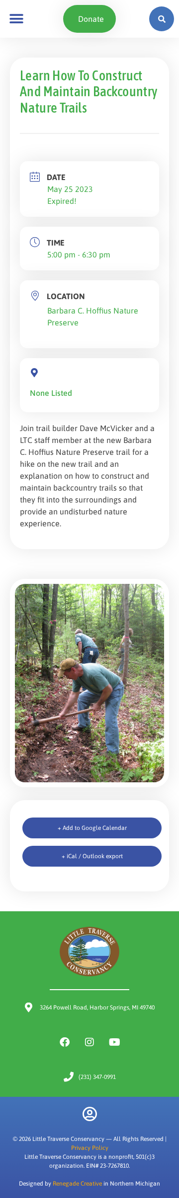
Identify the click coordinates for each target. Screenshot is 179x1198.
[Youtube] (114, 1042)
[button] (16, 19)
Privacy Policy (89, 1147)
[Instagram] (89, 1042)
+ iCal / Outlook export (92, 856)
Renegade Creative (77, 1183)
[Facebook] (65, 1042)
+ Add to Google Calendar (92, 827)
